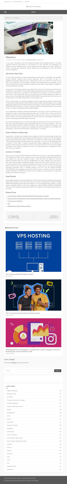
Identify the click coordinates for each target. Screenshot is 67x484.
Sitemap (27, 1)
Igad (8, 203)
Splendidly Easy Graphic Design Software (19, 206)
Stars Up (9, 447)
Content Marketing (12, 403)
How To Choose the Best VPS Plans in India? (19, 274)
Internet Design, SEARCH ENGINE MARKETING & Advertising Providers (28, 196)
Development (11, 412)
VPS (8, 463)
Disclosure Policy (17, 1)
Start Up (9, 450)
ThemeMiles (35, 480)
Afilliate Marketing (31, 59)
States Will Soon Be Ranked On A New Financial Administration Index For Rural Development (34, 198)
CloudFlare (10, 397)
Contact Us (7, 1)
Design (9, 409)
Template (9, 453)
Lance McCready (20, 59)
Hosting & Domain (12, 425)
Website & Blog (11, 466)
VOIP (8, 460)
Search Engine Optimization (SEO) (16, 441)
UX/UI (8, 456)
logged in (14, 362)
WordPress (10, 469)
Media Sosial (10, 431)
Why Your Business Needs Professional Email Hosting (23, 313)
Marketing (10, 428)
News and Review (12, 434)
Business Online (11, 393)
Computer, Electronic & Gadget (16, 400)
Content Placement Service (15, 406)
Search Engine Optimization (15, 438)
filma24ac (41, 59)
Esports (9, 419)
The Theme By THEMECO (14, 201)
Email (8, 415)
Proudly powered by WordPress (12, 480)
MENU (33, 12)
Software (9, 444)
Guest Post (10, 422)
